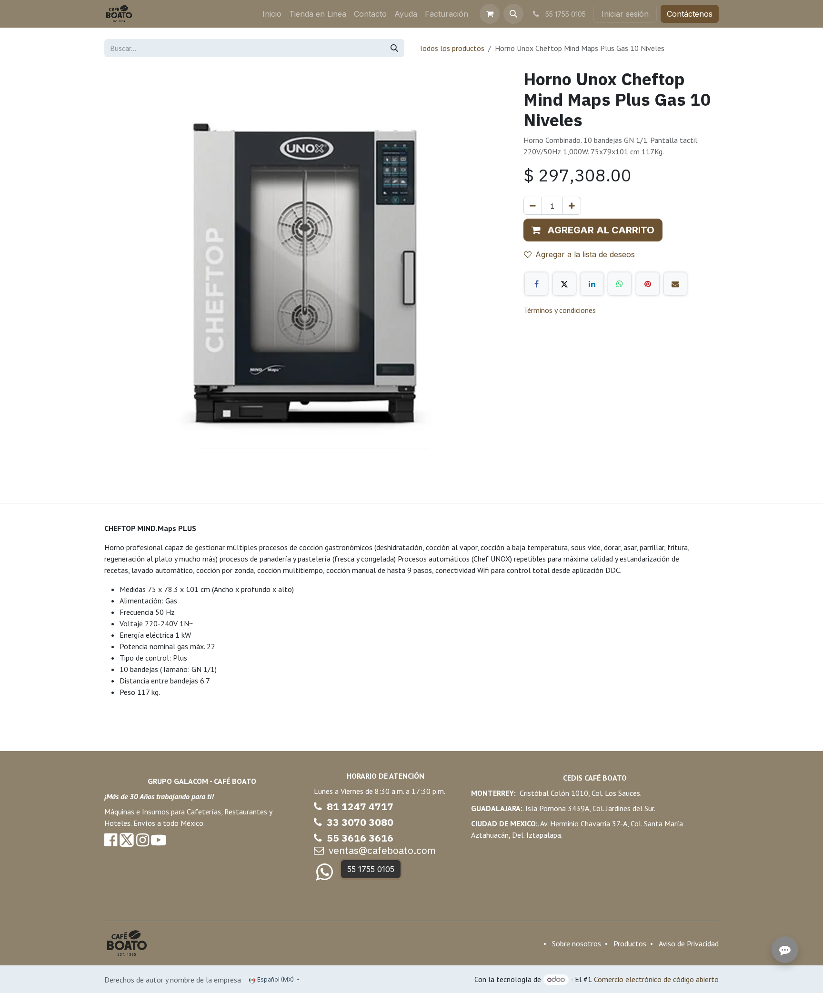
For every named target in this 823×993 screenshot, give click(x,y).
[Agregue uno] (571, 206)
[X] (564, 283)
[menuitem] (272, 13)
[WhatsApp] (619, 283)
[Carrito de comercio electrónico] (490, 14)
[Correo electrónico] (675, 283)
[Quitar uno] (532, 206)
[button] (513, 14)
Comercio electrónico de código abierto (656, 979)
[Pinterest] (647, 283)
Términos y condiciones (559, 310)
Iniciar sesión (625, 14)
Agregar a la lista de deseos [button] (585, 254)
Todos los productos (451, 48)
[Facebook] (536, 283)
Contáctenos (690, 14)
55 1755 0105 (370, 869)
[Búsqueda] (394, 48)
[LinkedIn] (592, 283)
